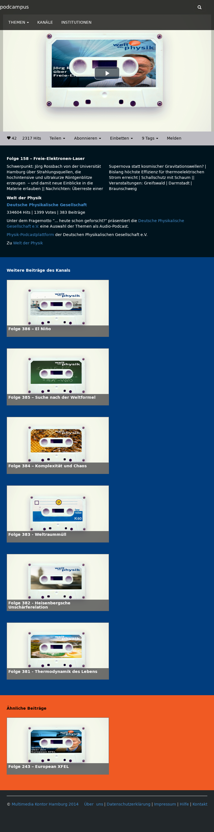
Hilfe (184, 804)
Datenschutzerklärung (128, 804)
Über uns (93, 804)
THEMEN (17, 22)
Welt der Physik (28, 243)
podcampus (14, 7)
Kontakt (200, 804)
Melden (174, 138)
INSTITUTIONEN (76, 22)
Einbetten (120, 138)
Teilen (56, 138)
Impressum (165, 804)
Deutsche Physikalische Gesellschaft (47, 205)
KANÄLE (45, 22)
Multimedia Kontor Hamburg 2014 (45, 804)
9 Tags (148, 138)
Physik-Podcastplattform (30, 234)
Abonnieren (86, 138)
